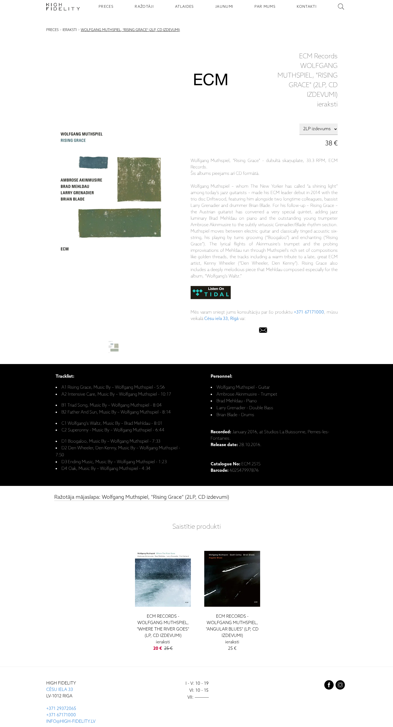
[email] (263, 331)
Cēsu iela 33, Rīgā (221, 318)
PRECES (106, 7)
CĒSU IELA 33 (59, 689)
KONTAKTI (307, 7)
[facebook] (329, 686)
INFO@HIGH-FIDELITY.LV (70, 721)
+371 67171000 (309, 312)
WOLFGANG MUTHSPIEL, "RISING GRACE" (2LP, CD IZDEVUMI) (130, 30)
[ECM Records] (211, 80)
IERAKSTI (70, 30)
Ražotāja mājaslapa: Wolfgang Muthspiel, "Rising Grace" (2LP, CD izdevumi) (141, 497)
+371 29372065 (61, 708)
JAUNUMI (224, 7)
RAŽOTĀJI (144, 7)
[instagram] (340, 686)
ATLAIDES (184, 7)
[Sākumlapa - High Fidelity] (63, 6)
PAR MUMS (265, 7)
